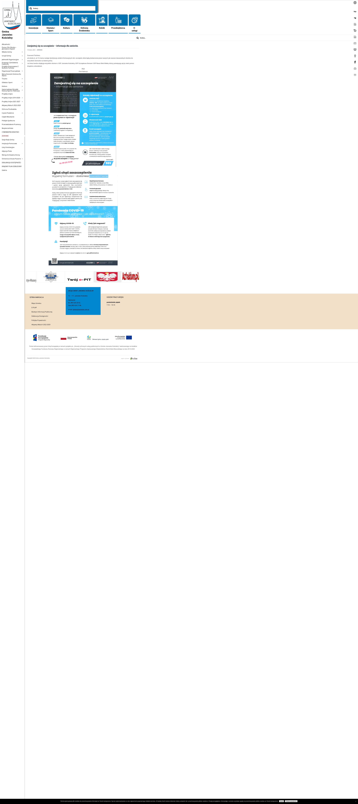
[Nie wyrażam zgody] (356, 801)
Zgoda (281, 801)
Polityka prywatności (291, 801)
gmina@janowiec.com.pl (81, 309)
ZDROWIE (39, 50)
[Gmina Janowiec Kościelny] (12, 5)
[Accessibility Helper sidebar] (355, 2)
